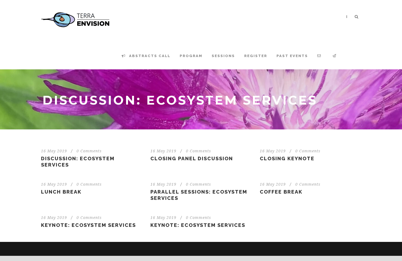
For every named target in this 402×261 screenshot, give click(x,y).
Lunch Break (61, 192)
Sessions (223, 56)
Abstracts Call (149, 56)
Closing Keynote (287, 158)
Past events (292, 56)
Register (255, 56)
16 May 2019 (54, 151)
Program (191, 56)
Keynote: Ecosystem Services (88, 225)
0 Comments (89, 151)
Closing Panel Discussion (191, 158)
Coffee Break (281, 192)
